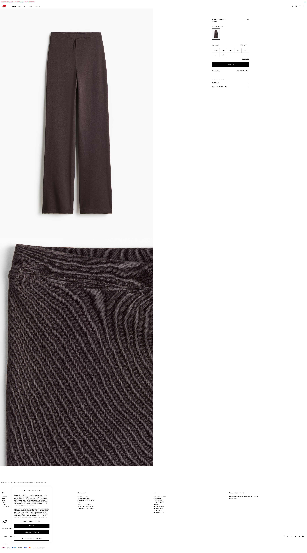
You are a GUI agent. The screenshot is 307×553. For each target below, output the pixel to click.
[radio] (216, 34)
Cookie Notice (158, 508)
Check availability (242, 70)
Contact (156, 504)
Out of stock (215, 45)
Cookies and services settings (31, 538)
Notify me (230, 64)
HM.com (3, 482)
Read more (233, 499)
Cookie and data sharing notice (31, 521)
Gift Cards (5, 506)
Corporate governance (86, 506)
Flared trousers (41, 482)
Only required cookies (32, 532)
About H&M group (84, 498)
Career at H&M (83, 496)
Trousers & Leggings (26, 482)
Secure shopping (159, 506)
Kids (25, 6)
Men (19, 6)
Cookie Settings (159, 512)
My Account (157, 498)
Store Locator (158, 500)
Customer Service (160, 496)
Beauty (37, 6)
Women (13, 6)
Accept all (32, 526)
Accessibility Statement (86, 508)
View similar (245, 45)
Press (80, 502)
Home (30, 6)
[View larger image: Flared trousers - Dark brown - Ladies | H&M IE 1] (76, 122)
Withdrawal (158, 510)
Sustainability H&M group (86, 500)
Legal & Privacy (159, 502)
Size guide (245, 59)
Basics (15, 482)
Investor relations (84, 504)
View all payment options (39, 547)
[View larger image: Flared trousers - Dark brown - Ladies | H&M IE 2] (76, 351)
